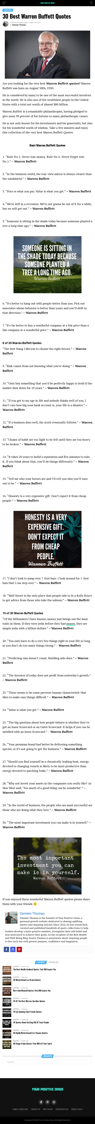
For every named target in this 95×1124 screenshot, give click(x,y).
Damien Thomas (19, 25)
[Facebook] (6, 949)
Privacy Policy (77, 1109)
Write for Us (48, 1109)
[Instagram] (12, 949)
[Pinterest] (19, 949)
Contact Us (35, 1109)
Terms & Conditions (20, 1109)
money (70, 623)
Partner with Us (62, 1109)
